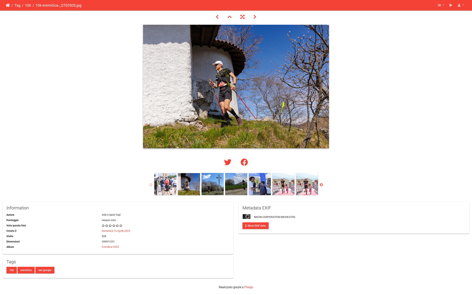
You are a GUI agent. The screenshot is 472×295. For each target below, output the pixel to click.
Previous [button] (151, 185)
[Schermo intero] (242, 17)
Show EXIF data (256, 225)
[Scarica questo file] (460, 5)
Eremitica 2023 (110, 246)
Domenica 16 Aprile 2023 (116, 230)
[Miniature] (229, 17)
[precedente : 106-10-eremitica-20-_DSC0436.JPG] (217, 17)
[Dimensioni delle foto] (441, 5)
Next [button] (321, 185)
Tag (17, 5)
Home (8, 5)
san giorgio (44, 269)
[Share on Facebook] (244, 162)
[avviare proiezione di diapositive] (451, 5)
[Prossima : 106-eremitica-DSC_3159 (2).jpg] (255, 17)
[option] (165, 184)
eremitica (26, 269)
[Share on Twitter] (228, 162)
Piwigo (248, 287)
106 (28, 5)
